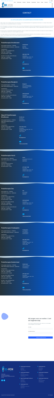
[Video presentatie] (23, 68)
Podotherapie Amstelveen (25, 366)
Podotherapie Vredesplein (43, 372)
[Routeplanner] (23, 62)
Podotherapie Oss (42, 366)
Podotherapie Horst (24, 384)
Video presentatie (26, 70)
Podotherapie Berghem (25, 372)
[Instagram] (50, 0)
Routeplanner (25, 64)
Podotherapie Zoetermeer (43, 378)
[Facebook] (52, 0)
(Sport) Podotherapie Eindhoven (27, 378)
